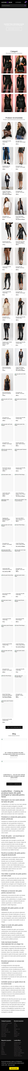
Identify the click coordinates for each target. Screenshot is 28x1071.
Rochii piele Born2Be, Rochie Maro (6, 594)
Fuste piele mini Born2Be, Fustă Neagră (20, 167)
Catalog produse (17, 1042)
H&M (15, 1023)
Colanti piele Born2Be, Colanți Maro (6, 142)
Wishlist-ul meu (17, 1043)
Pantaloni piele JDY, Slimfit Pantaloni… (6, 167)
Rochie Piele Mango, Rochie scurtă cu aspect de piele (20, 494)
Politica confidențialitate (19, 1052)
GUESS (15, 1036)
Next (2, 1046)
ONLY (15, 1030)
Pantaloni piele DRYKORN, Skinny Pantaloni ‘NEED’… (6, 519)
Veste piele (3, 1036)
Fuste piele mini (4, 1029)
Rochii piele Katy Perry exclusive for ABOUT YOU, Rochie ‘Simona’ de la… (20, 243)
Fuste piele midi (4, 1030)
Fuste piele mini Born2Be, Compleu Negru (19, 695)
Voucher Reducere (18, 1055)
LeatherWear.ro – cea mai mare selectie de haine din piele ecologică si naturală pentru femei (14, 776)
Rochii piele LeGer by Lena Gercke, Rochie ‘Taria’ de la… (6, 468)
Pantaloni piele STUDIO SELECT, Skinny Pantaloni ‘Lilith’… (7, 343)
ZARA (2, 1049)
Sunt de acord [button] (14, 1068)
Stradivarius (16, 1034)
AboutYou (3, 1042)
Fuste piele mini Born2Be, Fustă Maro (6, 217)
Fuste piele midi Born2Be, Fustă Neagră (20, 292)
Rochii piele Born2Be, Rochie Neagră (20, 619)
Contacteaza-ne (17, 1046)
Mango (15, 1024)
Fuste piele (3, 1027)
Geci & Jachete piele (5, 1031)
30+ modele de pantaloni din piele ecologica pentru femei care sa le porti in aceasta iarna (14, 754)
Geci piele (3, 1033)
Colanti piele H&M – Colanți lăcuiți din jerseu (7, 569)
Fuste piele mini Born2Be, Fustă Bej (6, 317)
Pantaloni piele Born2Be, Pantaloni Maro (7, 720)
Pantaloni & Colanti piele (6, 1023)
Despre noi (16, 1045)
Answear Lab (17, 1029)
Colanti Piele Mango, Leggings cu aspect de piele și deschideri (6, 192)
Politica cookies (17, 1054)
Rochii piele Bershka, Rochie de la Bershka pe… (6, 368)
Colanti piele (4, 1026)
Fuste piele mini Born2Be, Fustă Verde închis (20, 569)
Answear (3, 1045)
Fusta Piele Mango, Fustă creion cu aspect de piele (20, 217)
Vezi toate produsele (14, 727)
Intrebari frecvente (18, 1049)
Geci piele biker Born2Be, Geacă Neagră (20, 142)
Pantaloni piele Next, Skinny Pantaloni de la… (7, 242)
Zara (15, 1027)
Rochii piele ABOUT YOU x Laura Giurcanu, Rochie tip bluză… (20, 519)
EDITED (15, 1031)
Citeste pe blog (17, 1048)
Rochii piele (3, 1034)
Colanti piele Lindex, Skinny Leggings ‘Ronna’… (6, 494)
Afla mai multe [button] (11, 1064)
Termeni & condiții (18, 1051)
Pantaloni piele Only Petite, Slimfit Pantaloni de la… (20, 443)
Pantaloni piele (4, 1024)
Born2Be (3, 1043)
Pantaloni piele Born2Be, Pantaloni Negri (20, 317)
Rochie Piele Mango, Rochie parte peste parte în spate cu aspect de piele (7, 696)
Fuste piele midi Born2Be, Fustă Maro (20, 192)
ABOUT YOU (17, 1033)
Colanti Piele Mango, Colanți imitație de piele (20, 544)
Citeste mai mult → (14, 757)
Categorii (18, 2)
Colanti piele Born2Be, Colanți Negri (6, 292)
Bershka (16, 1026)
